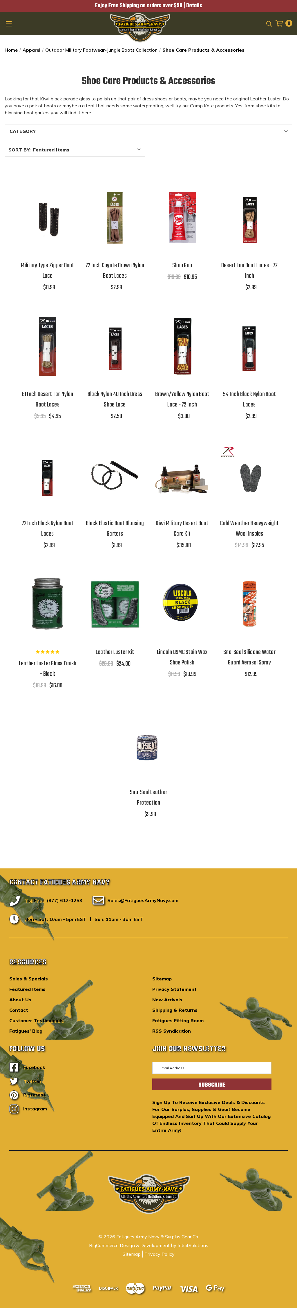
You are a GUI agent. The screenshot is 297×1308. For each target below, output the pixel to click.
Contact (18, 1010)
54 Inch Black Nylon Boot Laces (249, 399)
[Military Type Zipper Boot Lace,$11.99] (47, 217)
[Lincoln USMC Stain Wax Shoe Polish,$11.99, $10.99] (182, 604)
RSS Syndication (171, 1031)
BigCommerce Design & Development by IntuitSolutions (148, 1245)
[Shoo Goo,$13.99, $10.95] (182, 217)
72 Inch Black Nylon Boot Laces (48, 528)
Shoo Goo (182, 265)
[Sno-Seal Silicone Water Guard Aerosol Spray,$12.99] (249, 604)
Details (194, 5)
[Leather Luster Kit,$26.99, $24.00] (115, 604)
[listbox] (88, 149)
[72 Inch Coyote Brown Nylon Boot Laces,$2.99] (115, 217)
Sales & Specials (28, 979)
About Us (20, 999)
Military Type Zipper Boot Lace (47, 271)
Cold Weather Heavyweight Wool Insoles (249, 528)
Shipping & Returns (175, 1010)
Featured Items (27, 989)
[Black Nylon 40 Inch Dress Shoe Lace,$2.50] (115, 346)
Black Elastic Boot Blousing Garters (115, 528)
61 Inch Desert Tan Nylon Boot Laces (47, 399)
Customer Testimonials (36, 1020)
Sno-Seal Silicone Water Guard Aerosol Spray (249, 657)
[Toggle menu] (9, 23)
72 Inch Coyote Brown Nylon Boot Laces (115, 271)
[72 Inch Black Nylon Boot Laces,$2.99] (47, 475)
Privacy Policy (159, 1254)
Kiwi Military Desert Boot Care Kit (182, 528)
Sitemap (162, 979)
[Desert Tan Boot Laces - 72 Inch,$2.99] (249, 217)
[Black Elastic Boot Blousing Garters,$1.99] (115, 475)
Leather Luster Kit (115, 652)
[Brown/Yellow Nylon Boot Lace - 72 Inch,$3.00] (182, 346)
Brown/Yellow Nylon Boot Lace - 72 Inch (182, 399)
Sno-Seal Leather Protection (148, 797)
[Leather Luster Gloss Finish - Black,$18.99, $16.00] (47, 604)
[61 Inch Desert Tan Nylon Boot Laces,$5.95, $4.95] (47, 346)
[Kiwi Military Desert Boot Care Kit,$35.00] (182, 475)
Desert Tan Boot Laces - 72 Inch (249, 271)
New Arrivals (167, 999)
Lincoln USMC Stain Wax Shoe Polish (182, 657)
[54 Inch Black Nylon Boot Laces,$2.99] (249, 346)
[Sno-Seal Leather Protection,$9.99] (148, 744)
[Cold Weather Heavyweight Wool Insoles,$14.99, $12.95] (249, 475)
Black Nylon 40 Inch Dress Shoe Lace (115, 399)
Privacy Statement (174, 989)
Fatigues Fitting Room (178, 1020)
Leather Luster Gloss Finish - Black (48, 669)
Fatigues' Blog (25, 1031)
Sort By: (19, 150)
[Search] (268, 23)
